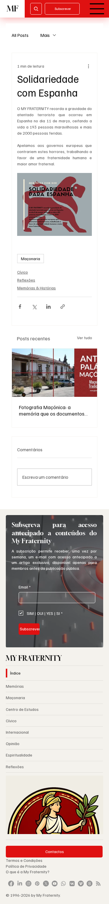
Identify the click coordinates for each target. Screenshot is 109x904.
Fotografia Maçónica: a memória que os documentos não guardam (51, 410)
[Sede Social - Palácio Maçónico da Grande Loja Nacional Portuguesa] (54, 373)
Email (25, 586)
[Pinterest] (37, 883)
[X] (46, 883)
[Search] (36, 9)
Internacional (17, 732)
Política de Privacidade (26, 866)
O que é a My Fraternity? (27, 871)
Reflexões (26, 279)
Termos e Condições (24, 860)
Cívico (22, 272)
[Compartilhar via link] (62, 306)
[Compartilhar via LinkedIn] (48, 306)
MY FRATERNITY (34, 658)
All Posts (20, 35)
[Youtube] (55, 883)
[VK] (72, 883)
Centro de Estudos (22, 709)
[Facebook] (11, 883)
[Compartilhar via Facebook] (20, 306)
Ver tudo (84, 337)
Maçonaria (30, 258)
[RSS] (98, 883)
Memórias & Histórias (36, 287)
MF (12, 8)
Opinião (12, 743)
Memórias (15, 686)
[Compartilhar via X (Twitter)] (34, 306)
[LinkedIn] (20, 883)
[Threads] (89, 883)
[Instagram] (28, 883)
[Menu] (97, 8)
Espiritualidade (19, 754)
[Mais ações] (88, 65)
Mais (45, 35)
